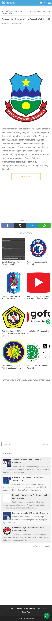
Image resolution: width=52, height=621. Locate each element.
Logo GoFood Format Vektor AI (38, 332)
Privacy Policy (29, 608)
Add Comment (17, 24)
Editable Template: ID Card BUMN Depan (30, 513)
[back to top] (47, 616)
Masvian (32, 618)
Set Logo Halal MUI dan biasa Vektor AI (38, 367)
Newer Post (7, 444)
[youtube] (41, 2)
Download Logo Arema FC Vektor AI (37, 263)
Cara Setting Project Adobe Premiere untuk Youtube (12, 263)
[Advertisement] (26, 44)
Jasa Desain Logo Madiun (41, 546)
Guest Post (26, 612)
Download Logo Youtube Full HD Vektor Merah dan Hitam (38, 298)
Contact (19, 608)
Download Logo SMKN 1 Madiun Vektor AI (11, 298)
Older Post (45, 444)
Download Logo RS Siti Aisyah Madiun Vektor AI (11, 367)
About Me (9, 608)
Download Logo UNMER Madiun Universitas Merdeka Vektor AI (13, 333)
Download (26, 176)
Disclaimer (41, 608)
